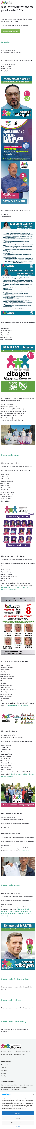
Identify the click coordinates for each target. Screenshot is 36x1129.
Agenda (3, 1068)
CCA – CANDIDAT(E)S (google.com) (17, 705)
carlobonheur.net (24, 850)
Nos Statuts (4, 1076)
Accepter (18, 1113)
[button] (33, 1095)
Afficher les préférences (18, 1123)
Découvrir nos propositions (10, 31)
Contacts (3, 1073)
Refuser (18, 1118)
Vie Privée (18, 1126)
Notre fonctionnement (7, 1065)
